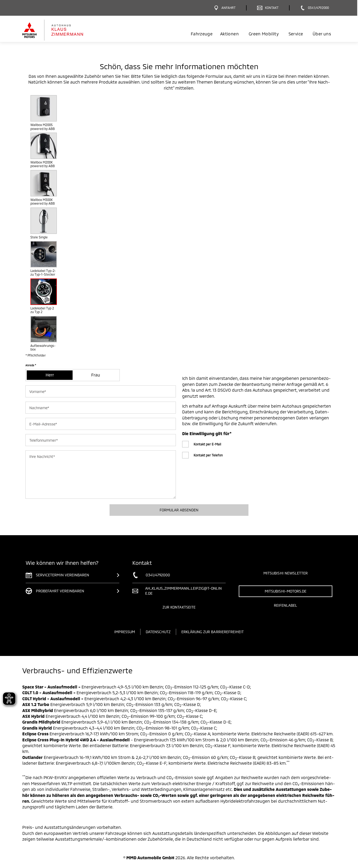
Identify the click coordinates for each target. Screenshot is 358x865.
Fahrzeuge (202, 33)
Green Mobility (264, 33)
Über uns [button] (322, 33)
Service (296, 33)
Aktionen (229, 33)
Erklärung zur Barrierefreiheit (212, 631)
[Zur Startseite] (62, 30)
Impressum (124, 631)
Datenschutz (158, 631)
